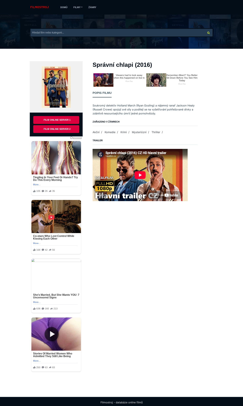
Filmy (77, 7)
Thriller (156, 132)
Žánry (92, 7)
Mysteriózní (139, 132)
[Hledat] (209, 32)
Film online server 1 (57, 120)
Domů (63, 7)
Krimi (124, 132)
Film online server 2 (57, 129)
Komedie (110, 132)
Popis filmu (102, 92)
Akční (96, 132)
